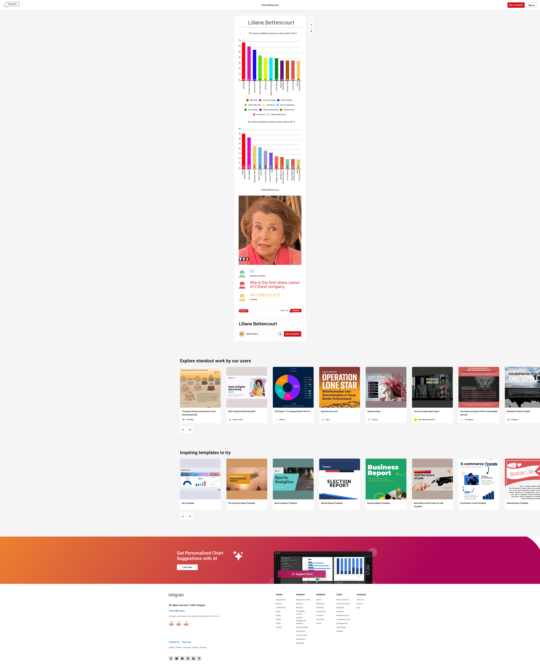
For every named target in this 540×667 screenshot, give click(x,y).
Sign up (531, 5)
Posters (279, 627)
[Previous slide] (183, 429)
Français (203, 647)
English (171, 647)
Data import (300, 631)
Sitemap (339, 631)
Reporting (320, 607)
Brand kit (299, 607)
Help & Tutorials (342, 600)
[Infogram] (11, 5)
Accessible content (300, 612)
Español (195, 647)
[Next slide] (189, 429)
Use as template (516, 5)
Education (320, 619)
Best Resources (342, 615)
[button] (252, 100)
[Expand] (311, 18)
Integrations (300, 639)
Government (321, 611)
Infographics (281, 600)
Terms (172, 610)
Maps (278, 611)
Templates (300, 643)
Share (244, 311)
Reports (279, 604)
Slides (278, 623)
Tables (278, 619)
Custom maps (301, 635)
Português (187, 647)
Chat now (186, 642)
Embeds (299, 604)
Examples (340, 607)
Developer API (341, 623)
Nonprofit (320, 615)
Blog (358, 607)
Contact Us (174, 642)
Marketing (320, 604)
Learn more (187, 567)
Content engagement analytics (301, 620)
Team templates (302, 627)
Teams (318, 623)
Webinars (340, 611)
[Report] (311, 31)
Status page (341, 627)
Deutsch (179, 647)
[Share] (311, 25)
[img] (243, 61)
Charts (278, 615)
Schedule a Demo (343, 619)
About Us (360, 600)
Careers (360, 604)
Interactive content (303, 600)
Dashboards (280, 607)
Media (318, 600)
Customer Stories (343, 604)
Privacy (181, 610)
